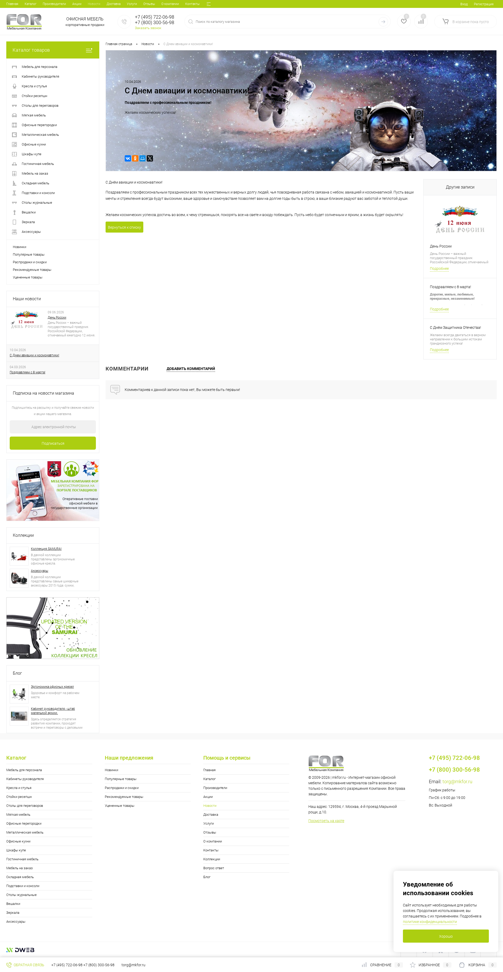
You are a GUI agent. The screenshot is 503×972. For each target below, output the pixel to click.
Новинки (19, 247)
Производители (54, 4)
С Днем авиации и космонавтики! (34, 355)
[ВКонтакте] (128, 158)
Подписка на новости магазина (43, 393)
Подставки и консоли (22, 886)
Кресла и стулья (18, 788)
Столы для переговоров (24, 806)
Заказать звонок (148, 28)
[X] (150, 158)
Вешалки (13, 904)
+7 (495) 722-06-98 (67, 965)
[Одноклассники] (135, 158)
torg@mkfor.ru (457, 781)
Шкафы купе (16, 850)
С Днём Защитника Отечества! (455, 327)
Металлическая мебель (24, 832)
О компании (170, 4)
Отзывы (149, 4)
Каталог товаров (31, 50)
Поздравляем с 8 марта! (27, 372)
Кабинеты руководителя (25, 779)
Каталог (30, 4)
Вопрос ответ (213, 868)
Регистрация (484, 4)
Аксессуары (39, 571)
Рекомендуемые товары (32, 270)
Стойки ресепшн (19, 797)
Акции (76, 4)
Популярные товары (29, 254)
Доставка (114, 4)
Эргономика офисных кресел (52, 687)
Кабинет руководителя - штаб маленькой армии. (53, 711)
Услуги (132, 4)
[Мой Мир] (142, 158)
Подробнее (439, 268)
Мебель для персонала (24, 770)
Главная (12, 4)
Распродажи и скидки (30, 262)
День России (57, 317)
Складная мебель (20, 877)
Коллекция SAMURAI (46, 549)
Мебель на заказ (19, 868)
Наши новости (27, 298)
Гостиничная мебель (22, 859)
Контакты (192, 4)
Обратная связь (28, 965)
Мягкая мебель (18, 815)
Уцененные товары (27, 277)
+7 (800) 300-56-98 (98, 965)
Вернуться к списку (124, 227)
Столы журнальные (21, 895)
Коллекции (23, 535)
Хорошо (446, 936)
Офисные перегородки (23, 823)
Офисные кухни (18, 841)
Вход (464, 4)
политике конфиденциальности (430, 922)
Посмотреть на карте (326, 821)
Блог (17, 673)
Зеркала (12, 913)
